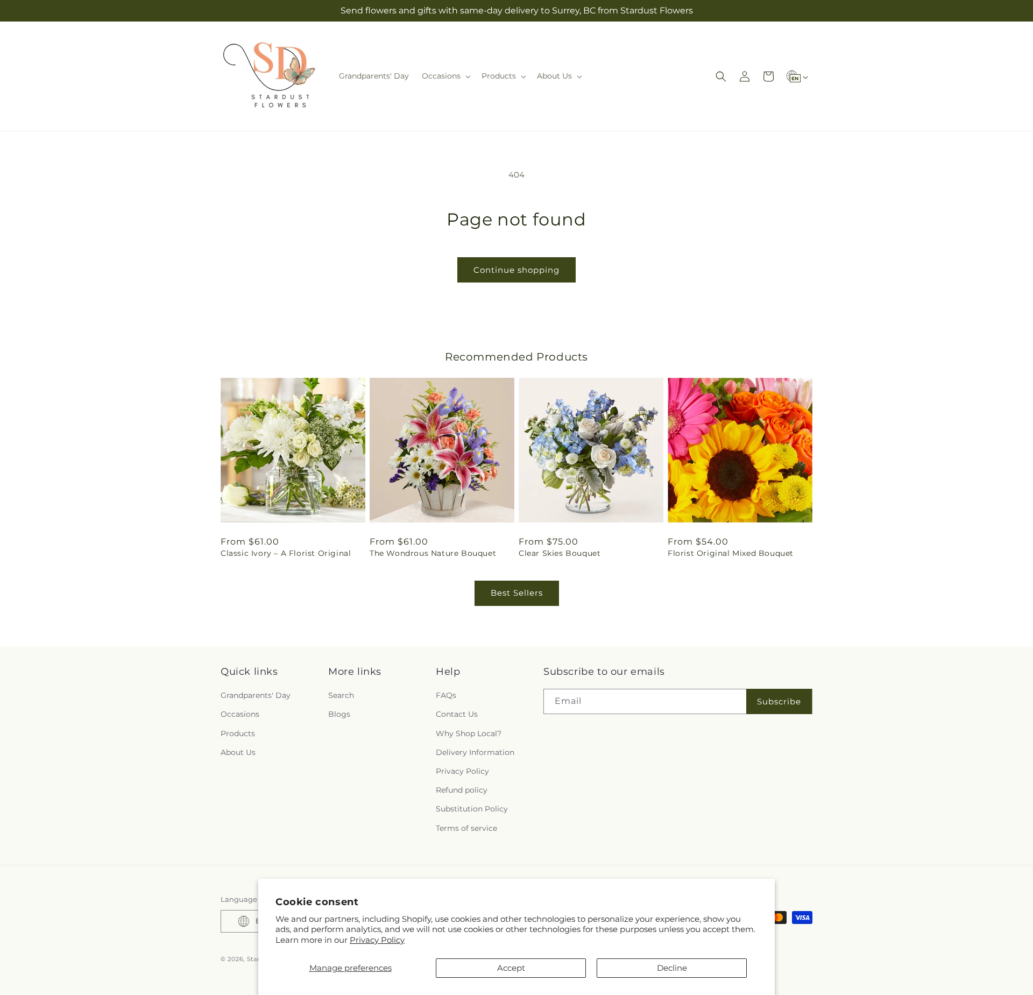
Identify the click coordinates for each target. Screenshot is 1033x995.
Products (238, 733)
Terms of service (466, 828)
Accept (511, 968)
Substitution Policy (472, 809)
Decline (672, 968)
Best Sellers (517, 593)
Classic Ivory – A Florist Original (286, 553)
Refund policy (461, 790)
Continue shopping (516, 270)
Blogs (339, 714)
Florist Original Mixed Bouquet (731, 553)
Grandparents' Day (256, 695)
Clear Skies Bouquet (559, 553)
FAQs (446, 695)
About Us (238, 752)
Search (341, 695)
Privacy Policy (377, 940)
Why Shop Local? (468, 733)
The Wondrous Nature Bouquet (433, 553)
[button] (445, 76)
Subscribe (779, 701)
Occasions (240, 714)
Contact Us (457, 714)
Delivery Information (475, 752)
